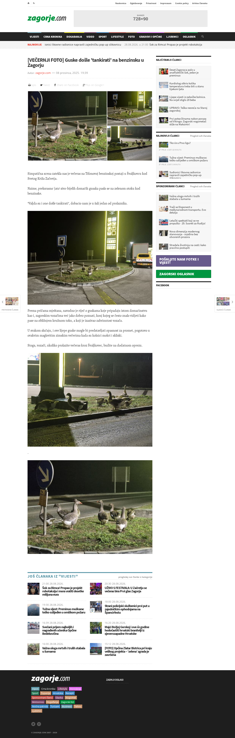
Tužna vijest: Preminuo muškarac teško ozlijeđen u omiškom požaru (63, 610)
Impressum (165, 3)
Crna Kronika (53, 36)
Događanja (74, 36)
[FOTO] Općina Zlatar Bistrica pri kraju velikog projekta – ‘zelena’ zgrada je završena (128, 651)
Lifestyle (117, 36)
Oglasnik (189, 36)
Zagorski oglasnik (176, 274)
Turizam (54, 706)
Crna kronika (48, 688)
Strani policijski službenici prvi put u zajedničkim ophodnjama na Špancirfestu (127, 609)
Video (90, 36)
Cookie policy (182, 3)
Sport (103, 36)
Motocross (38, 702)
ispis (33, 85)
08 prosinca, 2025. (68, 73)
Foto (131, 36)
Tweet (46, 85)
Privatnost (151, 3)
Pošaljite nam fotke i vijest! (179, 261)
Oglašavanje (136, 3)
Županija (45, 693)
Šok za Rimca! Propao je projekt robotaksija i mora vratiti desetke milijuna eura (63, 591)
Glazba (59, 697)
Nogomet (71, 697)
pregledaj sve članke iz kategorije (135, 577)
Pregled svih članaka (200, 136)
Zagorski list (67, 702)
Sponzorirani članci (42, 697)
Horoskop (75, 688)
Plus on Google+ (95, 85)
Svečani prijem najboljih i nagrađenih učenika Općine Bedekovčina (59, 630)
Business (67, 706)
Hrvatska (58, 693)
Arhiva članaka (199, 3)
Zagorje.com (47, 18)
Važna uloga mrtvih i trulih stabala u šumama (63, 649)
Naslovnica (120, 3)
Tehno (77, 706)
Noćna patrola (40, 706)
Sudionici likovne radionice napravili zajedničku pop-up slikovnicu (60, 44)
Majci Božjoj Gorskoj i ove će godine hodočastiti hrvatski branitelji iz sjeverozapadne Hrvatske (127, 630)
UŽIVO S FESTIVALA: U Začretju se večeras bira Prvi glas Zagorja (126, 589)
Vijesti (34, 36)
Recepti (70, 693)
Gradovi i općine (150, 36)
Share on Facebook (68, 85)
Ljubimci (172, 36)
